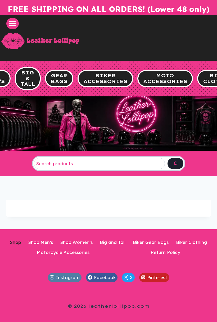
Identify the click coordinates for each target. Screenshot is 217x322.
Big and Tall (112, 242)
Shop (15, 242)
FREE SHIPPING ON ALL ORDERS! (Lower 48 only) (109, 9)
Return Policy (165, 252)
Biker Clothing (191, 242)
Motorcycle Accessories (63, 252)
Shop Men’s (40, 242)
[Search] (175, 163)
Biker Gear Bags (151, 242)
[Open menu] (12, 23)
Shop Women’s (76, 242)
